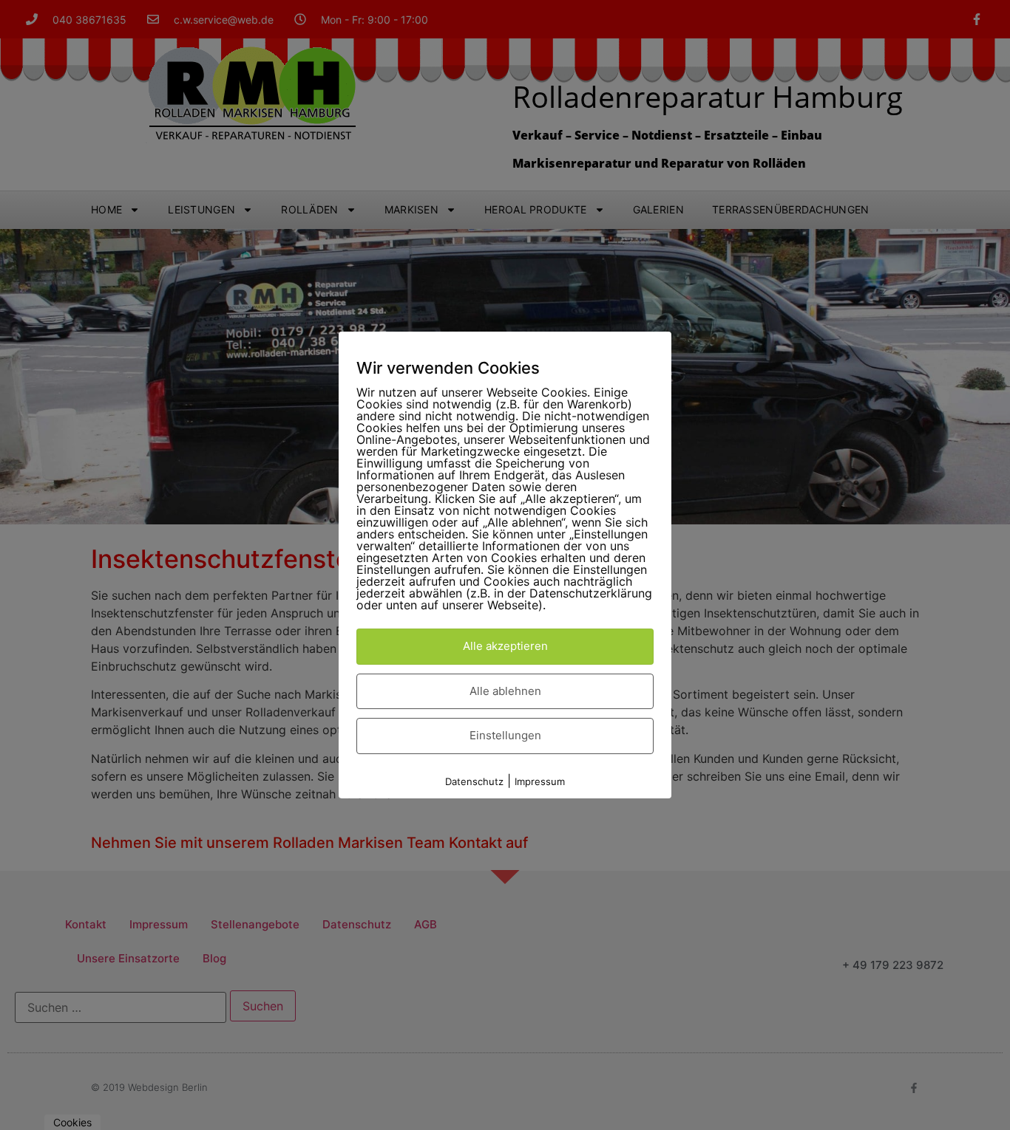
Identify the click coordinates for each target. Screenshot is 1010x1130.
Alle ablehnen (505, 691)
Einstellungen (505, 735)
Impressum (540, 781)
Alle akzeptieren (505, 646)
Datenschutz (474, 781)
